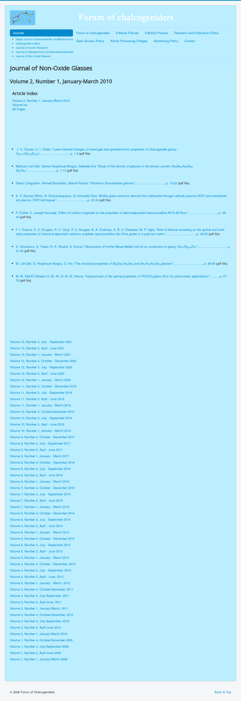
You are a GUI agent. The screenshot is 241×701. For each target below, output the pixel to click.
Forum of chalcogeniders (93, 33)
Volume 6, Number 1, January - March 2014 (39, 532)
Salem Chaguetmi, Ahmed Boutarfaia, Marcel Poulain (96, 183)
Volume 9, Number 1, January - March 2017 (39, 456)
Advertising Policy (166, 41)
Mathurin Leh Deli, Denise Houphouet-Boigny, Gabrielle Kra (104, 168)
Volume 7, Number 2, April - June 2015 (36, 500)
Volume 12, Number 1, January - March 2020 (41, 380)
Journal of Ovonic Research (32, 47)
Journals (18, 33)
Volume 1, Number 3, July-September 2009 (39, 646)
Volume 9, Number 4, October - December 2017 (42, 437)
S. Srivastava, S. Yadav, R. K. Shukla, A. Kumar (123, 248)
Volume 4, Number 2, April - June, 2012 (37, 576)
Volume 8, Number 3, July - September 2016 (40, 468)
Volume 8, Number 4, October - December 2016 (42, 462)
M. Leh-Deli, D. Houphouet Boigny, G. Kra (115, 263)
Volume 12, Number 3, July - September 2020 (41, 367)
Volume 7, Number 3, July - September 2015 (40, 494)
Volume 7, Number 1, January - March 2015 (39, 506)
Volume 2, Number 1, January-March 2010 (41, 100)
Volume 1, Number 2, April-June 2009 (35, 652)
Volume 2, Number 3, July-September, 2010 (39, 621)
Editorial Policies (127, 33)
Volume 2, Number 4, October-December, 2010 (41, 614)
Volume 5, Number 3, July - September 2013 (40, 545)
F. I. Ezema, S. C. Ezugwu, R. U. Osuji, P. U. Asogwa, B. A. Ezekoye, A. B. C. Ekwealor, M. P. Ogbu (120, 231)
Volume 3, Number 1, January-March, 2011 (39, 608)
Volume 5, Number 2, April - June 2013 (36, 551)
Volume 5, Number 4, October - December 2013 (42, 538)
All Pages (18, 109)
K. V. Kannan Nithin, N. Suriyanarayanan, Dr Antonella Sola (121, 197)
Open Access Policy (90, 41)
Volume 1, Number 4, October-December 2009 (41, 640)
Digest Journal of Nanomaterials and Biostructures (44, 39)
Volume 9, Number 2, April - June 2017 (36, 449)
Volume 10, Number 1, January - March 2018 (40, 430)
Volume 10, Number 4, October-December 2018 (42, 411)
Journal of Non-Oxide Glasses (33, 56)
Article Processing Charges (129, 41)
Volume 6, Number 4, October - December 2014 (42, 513)
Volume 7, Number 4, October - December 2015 (42, 487)
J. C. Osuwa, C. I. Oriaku (96, 151)
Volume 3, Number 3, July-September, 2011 (39, 595)
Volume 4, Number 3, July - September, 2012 (40, 570)
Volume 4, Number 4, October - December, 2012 (42, 564)
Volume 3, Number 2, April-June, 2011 (36, 602)
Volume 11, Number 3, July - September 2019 (41, 392)
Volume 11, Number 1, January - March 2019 (41, 405)
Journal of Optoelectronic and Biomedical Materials (44, 52)
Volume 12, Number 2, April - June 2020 (37, 373)
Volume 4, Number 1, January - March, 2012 (40, 583)
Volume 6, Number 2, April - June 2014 (36, 526)
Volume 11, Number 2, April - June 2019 (37, 399)
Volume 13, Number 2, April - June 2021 (37, 348)
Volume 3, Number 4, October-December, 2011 (41, 589)
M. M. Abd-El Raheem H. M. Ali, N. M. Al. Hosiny (121, 278)
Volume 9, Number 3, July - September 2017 (40, 443)
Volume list (19, 105)
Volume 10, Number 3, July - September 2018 (41, 418)
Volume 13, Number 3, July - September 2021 (41, 341)
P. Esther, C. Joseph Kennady (121, 214)
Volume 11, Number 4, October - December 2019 (43, 386)
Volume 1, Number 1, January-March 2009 (38, 659)
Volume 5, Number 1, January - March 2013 (39, 557)
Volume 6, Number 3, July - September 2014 (40, 519)
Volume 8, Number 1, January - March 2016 (39, 481)
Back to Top (223, 692)
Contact (190, 41)
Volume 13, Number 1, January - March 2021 (40, 354)
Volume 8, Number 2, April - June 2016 (36, 475)
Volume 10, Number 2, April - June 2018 (37, 424)
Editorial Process (156, 33)
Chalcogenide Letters (28, 43)
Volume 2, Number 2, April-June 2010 (35, 627)
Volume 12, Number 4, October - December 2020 (43, 360)
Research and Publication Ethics (196, 33)
